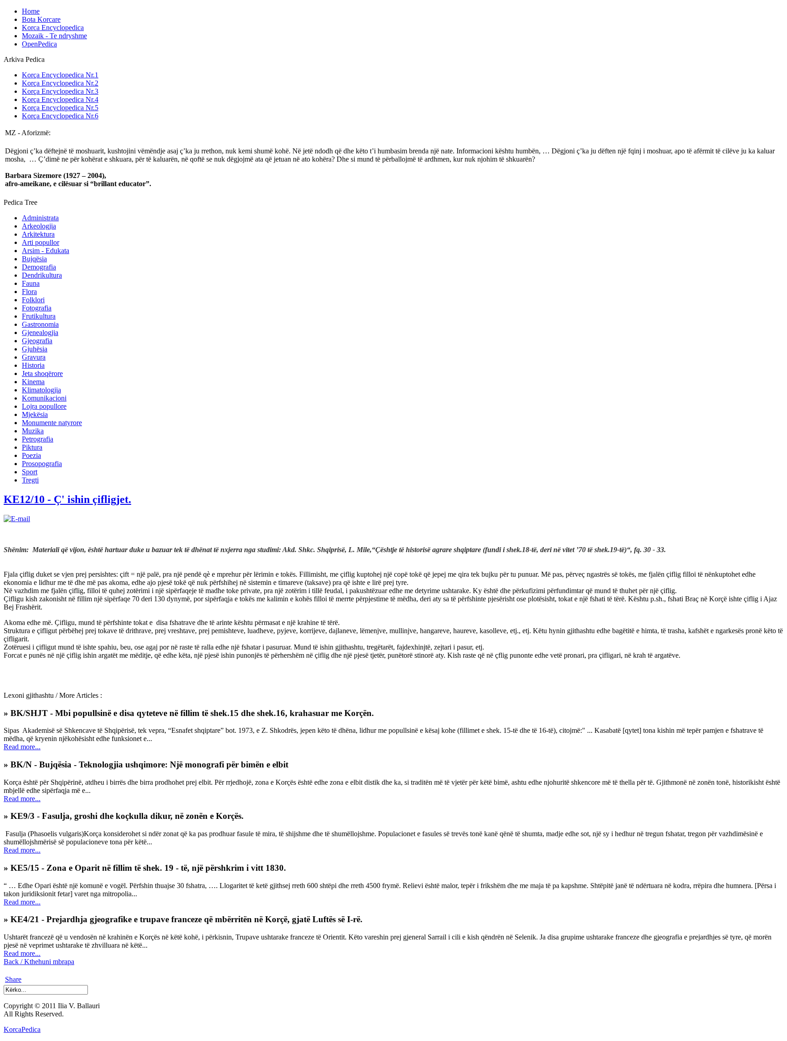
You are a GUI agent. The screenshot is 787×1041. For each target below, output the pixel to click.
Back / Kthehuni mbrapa (39, 961)
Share (13, 979)
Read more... (22, 747)
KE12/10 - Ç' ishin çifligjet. (67, 499)
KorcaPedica (22, 1029)
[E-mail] (17, 519)
